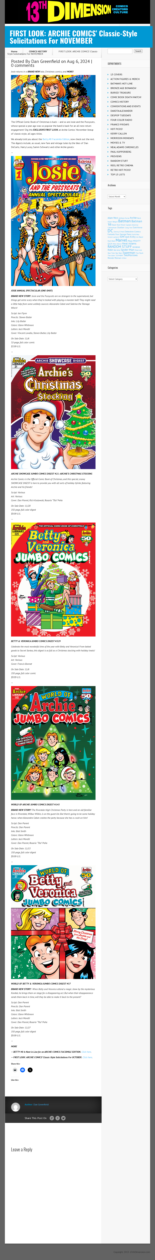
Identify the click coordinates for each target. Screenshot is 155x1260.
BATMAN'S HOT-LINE (121, 83)
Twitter (63, 1118)
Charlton (120, 227)
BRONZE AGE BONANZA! (123, 88)
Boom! (114, 225)
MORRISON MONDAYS (122, 138)
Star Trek (111, 253)
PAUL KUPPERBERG (120, 151)
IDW (122, 236)
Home (14, 51)
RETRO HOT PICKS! (120, 169)
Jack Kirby (130, 236)
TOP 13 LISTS (117, 174)
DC (110, 231)
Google (51, 1118)
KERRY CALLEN (118, 133)
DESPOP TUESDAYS (120, 115)
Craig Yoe (128, 227)
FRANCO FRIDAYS (119, 124)
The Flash (139, 253)
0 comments (22, 65)
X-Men (124, 258)
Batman (124, 221)
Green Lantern (113, 237)
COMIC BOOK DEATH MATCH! (125, 97)
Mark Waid (111, 241)
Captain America (132, 225)
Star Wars (118, 253)
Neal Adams (129, 243)
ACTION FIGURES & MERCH (125, 78)
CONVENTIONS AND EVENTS (125, 106)
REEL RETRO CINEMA (121, 165)
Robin (110, 249)
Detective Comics (133, 231)
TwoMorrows (131, 255)
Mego (130, 240)
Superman (129, 252)
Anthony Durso (124, 218)
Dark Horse (137, 227)
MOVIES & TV (117, 142)
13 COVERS (116, 74)
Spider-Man (127, 249)
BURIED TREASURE (120, 92)
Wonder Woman (114, 258)
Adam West (113, 217)
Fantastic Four (113, 234)
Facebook (57, 1118)
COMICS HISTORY (38, 51)
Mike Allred (117, 244)
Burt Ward (121, 225)
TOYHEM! (119, 255)
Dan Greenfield (45, 61)
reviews (136, 246)
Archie (133, 217)
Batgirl (115, 222)
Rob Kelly (117, 250)
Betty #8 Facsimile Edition (56, 139)
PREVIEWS (116, 156)
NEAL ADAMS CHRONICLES (124, 147)
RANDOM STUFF (119, 160)
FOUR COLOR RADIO (121, 119)
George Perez (125, 234)
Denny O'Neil (119, 232)
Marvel (121, 240)
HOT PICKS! (116, 128)
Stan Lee (138, 250)
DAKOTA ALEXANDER (121, 110)
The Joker (111, 255)
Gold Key (135, 234)
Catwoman (112, 227)
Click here (86, 1051)
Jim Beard (139, 237)
